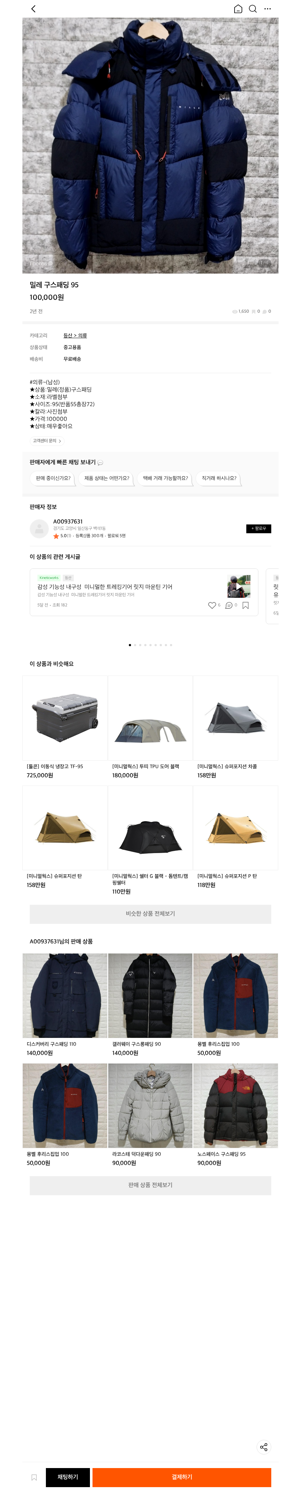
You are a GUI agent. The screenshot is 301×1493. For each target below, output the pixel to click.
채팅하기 (68, 1477)
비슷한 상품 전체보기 (150, 914)
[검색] (253, 9)
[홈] (238, 9)
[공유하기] (264, 1447)
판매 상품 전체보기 (150, 1185)
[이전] (33, 9)
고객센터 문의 (44, 441)
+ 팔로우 (258, 528)
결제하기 (182, 1477)
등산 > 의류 (75, 336)
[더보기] (267, 9)
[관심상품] (38, 1477)
